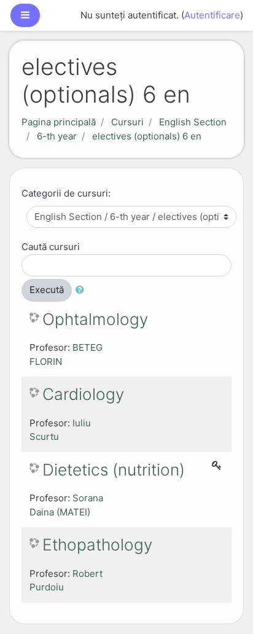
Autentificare (212, 15)
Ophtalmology (95, 319)
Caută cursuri (50, 246)
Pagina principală (58, 122)
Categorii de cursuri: (66, 193)
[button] (82, 290)
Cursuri (127, 122)
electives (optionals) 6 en (146, 136)
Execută (46, 289)
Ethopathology (97, 544)
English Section (193, 122)
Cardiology (83, 394)
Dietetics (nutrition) (113, 469)
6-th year (57, 136)
